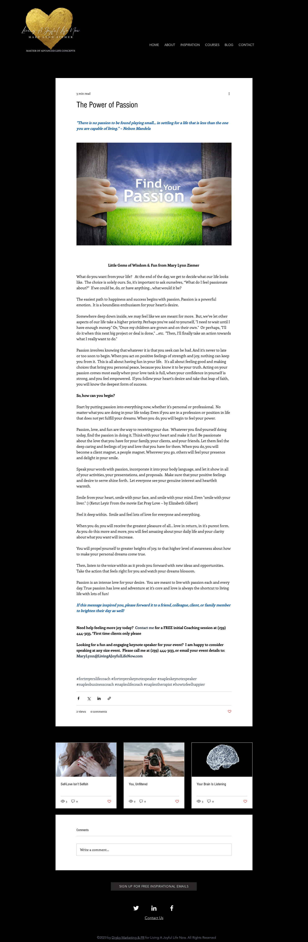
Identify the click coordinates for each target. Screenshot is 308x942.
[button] (247, 65)
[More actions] (229, 93)
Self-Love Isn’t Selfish (74, 784)
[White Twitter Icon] (136, 908)
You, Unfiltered (138, 784)
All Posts (61, 65)
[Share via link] (109, 698)
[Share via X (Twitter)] (89, 698)
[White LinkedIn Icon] (154, 908)
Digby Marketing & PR (128, 937)
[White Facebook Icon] (171, 908)
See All (247, 735)
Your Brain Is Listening (211, 784)
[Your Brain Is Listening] (222, 760)
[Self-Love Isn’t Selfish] (86, 760)
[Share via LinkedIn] (99, 698)
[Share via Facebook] (78, 698)
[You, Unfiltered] (154, 760)
